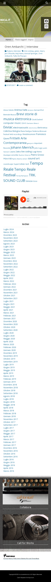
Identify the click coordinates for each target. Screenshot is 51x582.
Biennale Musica (9, 114)
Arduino (31, 110)
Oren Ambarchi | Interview (21, 46)
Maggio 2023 (9, 252)
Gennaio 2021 (9, 318)
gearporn (30, 143)
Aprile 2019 (8, 373)
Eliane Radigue (26, 131)
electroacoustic (20, 127)
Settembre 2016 (10, 456)
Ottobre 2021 (9, 295)
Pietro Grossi (37, 154)
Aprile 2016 (8, 468)
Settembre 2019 (10, 361)
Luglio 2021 (8, 301)
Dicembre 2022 (10, 261)
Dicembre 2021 (10, 289)
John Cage (38, 148)
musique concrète (10, 155)
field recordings (16, 134)
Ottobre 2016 (9, 453)
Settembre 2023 (10, 240)
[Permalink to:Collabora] (25, 491)
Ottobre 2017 (9, 422)
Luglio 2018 (8, 399)
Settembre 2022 (10, 266)
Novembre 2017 (10, 419)
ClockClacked (37, 119)
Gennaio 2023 (9, 258)
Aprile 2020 (8, 341)
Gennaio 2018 (9, 416)
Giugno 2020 (9, 335)
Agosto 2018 (9, 396)
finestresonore (29, 134)
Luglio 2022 (8, 269)
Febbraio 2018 (9, 413)
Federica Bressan (39, 131)
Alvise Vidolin (8, 110)
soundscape (8, 164)
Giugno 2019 (9, 367)
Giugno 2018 (9, 402)
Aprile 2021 (8, 310)
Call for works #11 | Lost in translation (28, 217)
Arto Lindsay (29, 51)
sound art (34, 158)
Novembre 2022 (10, 264)
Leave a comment (26, 85)
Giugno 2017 (9, 430)
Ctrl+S (23, 123)
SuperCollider (19, 164)
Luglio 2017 (8, 427)
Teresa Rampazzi (22, 176)
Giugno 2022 (9, 272)
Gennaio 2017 (9, 445)
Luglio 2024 (8, 229)
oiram (32, 577)
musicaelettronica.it (9, 217)
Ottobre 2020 (9, 327)
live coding (26, 151)
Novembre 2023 (10, 238)
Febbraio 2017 (9, 442)
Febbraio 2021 (9, 315)
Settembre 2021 (10, 298)
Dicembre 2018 (10, 384)
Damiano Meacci (33, 123)
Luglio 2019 (8, 364)
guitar (37, 51)
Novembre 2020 (10, 324)
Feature (10, 51)
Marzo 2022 (8, 281)
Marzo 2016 (8, 471)
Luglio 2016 (8, 459)
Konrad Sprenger (31, 53)
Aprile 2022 (8, 278)
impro (42, 51)
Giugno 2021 (9, 304)
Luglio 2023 (8, 246)
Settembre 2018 (10, 393)
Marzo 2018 (8, 410)
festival (6, 134)
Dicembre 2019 (10, 353)
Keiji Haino (20, 53)
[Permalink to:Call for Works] (25, 527)
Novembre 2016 (10, 451)
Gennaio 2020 (9, 350)
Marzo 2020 (8, 344)
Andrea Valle (20, 109)
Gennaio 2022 (9, 287)
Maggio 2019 (9, 370)
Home (8, 39)
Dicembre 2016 (10, 448)
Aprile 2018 (8, 407)
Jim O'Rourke (10, 53)
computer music (12, 123)
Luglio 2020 (8, 333)
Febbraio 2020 (9, 347)
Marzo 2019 (8, 376)
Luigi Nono (37, 151)
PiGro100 (7, 158)
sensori (24, 159)
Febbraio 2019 (9, 379)
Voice (35, 181)
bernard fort (39, 110)
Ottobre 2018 (9, 390)
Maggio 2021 (9, 307)
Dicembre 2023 (10, 235)
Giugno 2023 (9, 249)
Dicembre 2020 (10, 321)
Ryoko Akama (17, 159)
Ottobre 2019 (9, 358)
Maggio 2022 (9, 275)
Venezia (29, 181)
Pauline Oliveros (24, 155)
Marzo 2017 (8, 439)
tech (27, 164)
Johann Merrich (22, 147)
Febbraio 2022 (9, 284)
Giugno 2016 (9, 462)
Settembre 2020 (10, 330)
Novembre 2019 (10, 356)
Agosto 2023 (9, 243)
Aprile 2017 (8, 436)
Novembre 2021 (10, 292)
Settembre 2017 (10, 425)
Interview (17, 51)
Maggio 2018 (9, 404)
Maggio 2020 (9, 338)
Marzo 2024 (8, 232)
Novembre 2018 (10, 387)
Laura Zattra (15, 151)
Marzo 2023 (8, 255)
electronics (33, 128)
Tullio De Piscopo (20, 56)
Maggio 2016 (9, 465)
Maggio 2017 (9, 433)
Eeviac (8, 127)
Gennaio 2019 (9, 381)
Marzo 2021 (8, 312)
